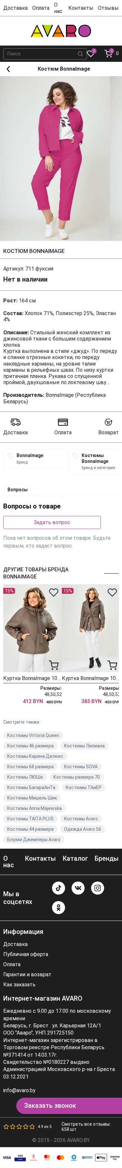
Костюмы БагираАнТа (31, 787)
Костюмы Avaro (81, 818)
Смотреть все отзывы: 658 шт (86, 1126)
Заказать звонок (50, 1105)
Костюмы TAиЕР (84, 787)
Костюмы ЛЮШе (25, 777)
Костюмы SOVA (81, 766)
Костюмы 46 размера (30, 745)
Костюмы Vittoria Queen (33, 735)
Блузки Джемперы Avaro (34, 839)
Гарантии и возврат (27, 974)
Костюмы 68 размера (30, 766)
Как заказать (19, 984)
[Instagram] (97, 888)
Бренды (107, 858)
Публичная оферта (25, 954)
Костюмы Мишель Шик (32, 797)
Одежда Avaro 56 (82, 829)
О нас (58, 8)
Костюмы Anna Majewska (34, 808)
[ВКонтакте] (78, 888)
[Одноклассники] (58, 907)
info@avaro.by (19, 1090)
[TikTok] (58, 888)
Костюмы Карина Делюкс (35, 756)
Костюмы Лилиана (84, 745)
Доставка (15, 8)
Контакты (80, 8)
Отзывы (108, 8)
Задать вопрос (52, 522)
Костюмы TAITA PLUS (30, 818)
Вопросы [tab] (17, 489)
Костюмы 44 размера (30, 829)
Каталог (75, 858)
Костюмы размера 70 (76, 777)
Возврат (108, 432)
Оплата (40, 8)
